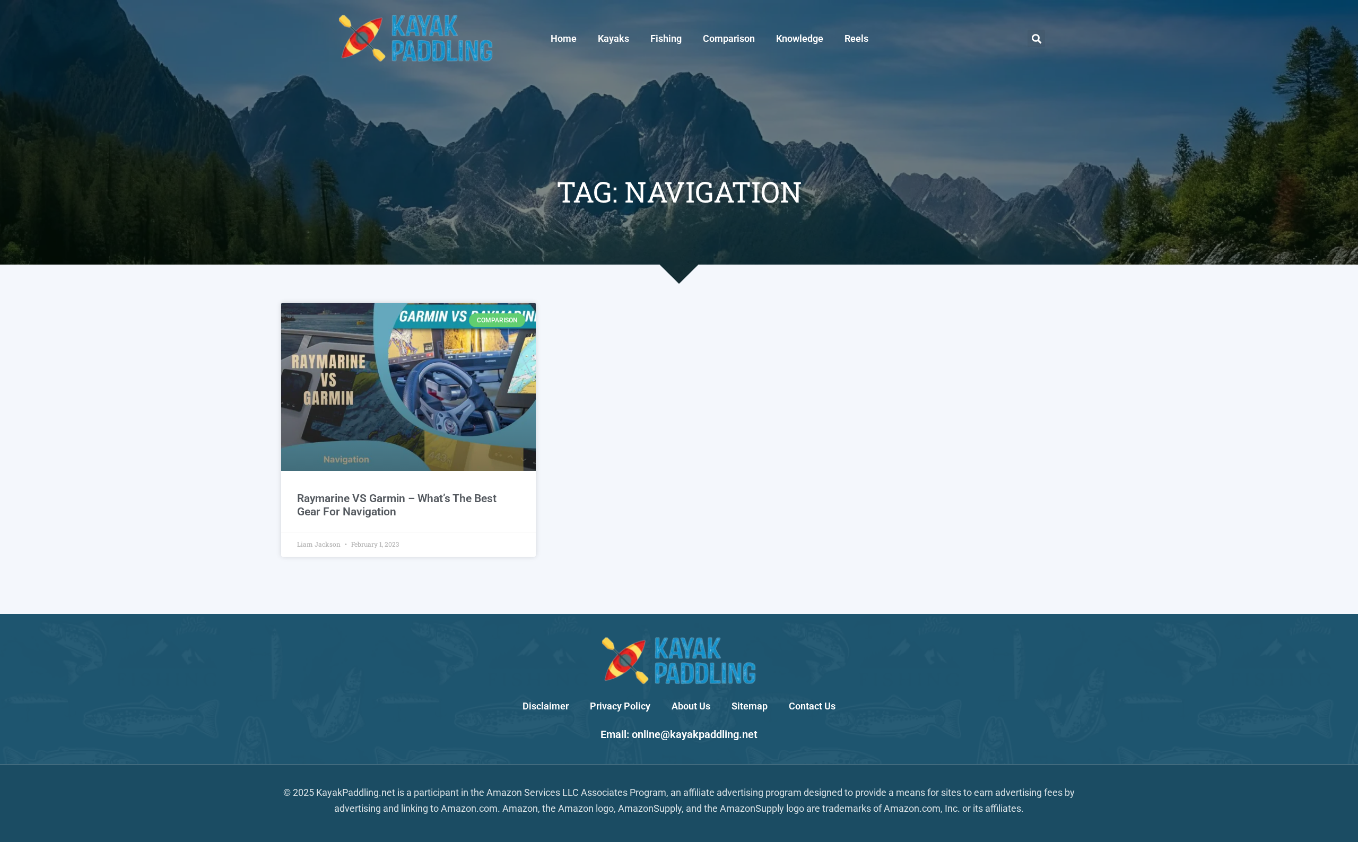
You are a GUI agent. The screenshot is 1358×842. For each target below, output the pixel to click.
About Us (691, 706)
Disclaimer (546, 706)
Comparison (729, 38)
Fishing (666, 38)
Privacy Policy (620, 706)
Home (564, 38)
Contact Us (812, 706)
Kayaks (613, 38)
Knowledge (799, 38)
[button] (1036, 38)
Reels (856, 38)
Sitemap (750, 706)
